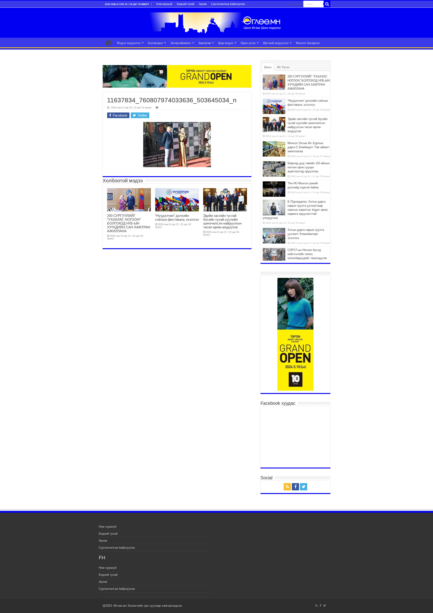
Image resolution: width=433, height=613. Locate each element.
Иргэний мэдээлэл (276, 43)
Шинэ (268, 67)
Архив (203, 4)
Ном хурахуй (164, 4)
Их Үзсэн (283, 67)
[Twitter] (300, 4)
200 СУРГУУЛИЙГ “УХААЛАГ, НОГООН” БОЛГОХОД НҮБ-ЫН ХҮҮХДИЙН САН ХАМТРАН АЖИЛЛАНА (128, 223)
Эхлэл (108, 42)
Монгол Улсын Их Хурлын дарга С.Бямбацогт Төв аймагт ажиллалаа (308, 147)
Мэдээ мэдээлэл (129, 43)
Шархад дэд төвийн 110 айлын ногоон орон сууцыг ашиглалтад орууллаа (308, 167)
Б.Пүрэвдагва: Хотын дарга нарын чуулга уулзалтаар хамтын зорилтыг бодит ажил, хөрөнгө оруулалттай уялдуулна (296, 210)
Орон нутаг (248, 43)
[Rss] (291, 4)
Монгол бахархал (308, 43)
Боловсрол (155, 43)
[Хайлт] (327, 4)
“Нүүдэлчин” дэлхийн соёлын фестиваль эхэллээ (177, 217)
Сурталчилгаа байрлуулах (228, 4)
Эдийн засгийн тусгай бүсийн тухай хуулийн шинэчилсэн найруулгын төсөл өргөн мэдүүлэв (222, 221)
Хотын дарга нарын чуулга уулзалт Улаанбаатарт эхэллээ (306, 234)
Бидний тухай (185, 4)
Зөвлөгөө (204, 43)
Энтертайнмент (180, 43)
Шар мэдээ (225, 43)
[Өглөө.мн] (216, 22)
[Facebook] (295, 4)
